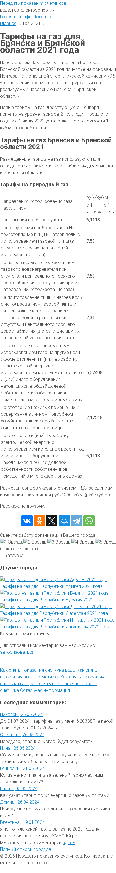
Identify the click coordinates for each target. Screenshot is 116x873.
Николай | (21, 714)
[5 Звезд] (105, 542)
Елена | (18, 788)
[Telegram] (76, 520)
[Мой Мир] (64, 520)
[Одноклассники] (39, 520)
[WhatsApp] (89, 520)
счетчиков (33, 3)
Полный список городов (25, 849)
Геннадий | (22, 768)
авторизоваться (17, 652)
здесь (69, 842)
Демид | (19, 802)
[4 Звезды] (83, 542)
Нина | (17, 748)
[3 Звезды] (59, 542)
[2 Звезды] (35, 542)
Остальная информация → (47, 690)
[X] (51, 520)
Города (7, 16)
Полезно (42, 16)
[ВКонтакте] (27, 520)
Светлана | (22, 734)
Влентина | (22, 822)
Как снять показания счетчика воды (38, 670)
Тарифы (24, 16)
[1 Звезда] (11, 542)
